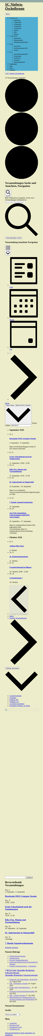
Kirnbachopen (13, 64)
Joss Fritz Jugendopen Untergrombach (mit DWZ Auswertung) (19, 515)
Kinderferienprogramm (17, 956)
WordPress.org (14, 1029)
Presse (11, 68)
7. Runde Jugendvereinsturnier (21, 502)
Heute (7, 403)
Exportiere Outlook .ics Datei (19, 706)
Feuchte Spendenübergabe (18, 960)
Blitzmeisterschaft (18, 40)
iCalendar (12, 698)
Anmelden (13, 1023)
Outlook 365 (13, 700)
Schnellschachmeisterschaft (21, 42)
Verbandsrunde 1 (16, 578)
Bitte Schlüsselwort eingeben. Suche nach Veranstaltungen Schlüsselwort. (19, 199)
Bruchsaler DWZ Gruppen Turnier (22, 439)
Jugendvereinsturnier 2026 (21, 48)
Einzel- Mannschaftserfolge (21, 54)
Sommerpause (14, 958)
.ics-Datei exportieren (16, 704)
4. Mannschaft (17, 28)
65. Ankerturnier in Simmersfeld (21, 482)
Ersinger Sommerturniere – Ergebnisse (22, 966)
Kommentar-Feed (15, 1027)
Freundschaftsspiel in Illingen (20, 567)
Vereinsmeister (17, 56)
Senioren (16, 30)
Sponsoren (12, 70)
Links (10, 66)
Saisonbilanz (17, 20)
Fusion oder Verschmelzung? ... (20, 987)
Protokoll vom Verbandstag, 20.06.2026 (23, 979)
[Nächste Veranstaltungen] (23, 399)
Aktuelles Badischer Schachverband (21, 975)
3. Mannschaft (17, 26)
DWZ (15, 32)
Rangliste (16, 34)
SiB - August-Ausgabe (17, 995)
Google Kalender (15, 696)
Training (16, 50)
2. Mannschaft (17, 24)
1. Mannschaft (17, 22)
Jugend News (17, 46)
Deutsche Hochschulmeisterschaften (22, 991)
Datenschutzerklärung (19, 62)
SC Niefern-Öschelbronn (14, 6)
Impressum (17, 60)
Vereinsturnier (17, 38)
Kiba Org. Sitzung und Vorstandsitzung (17, 470)
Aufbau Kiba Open (16, 546)
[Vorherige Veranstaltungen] (10, 353)
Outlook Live (14, 702)
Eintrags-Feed (14, 1025)
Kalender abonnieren (12, 668)
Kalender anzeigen (11, 947)
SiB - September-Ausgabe (18, 983)
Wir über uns (17, 58)
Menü (7, 14)
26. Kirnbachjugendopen (18, 557)
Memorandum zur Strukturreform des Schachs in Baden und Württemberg (22, 998)
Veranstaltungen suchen (13, 238)
